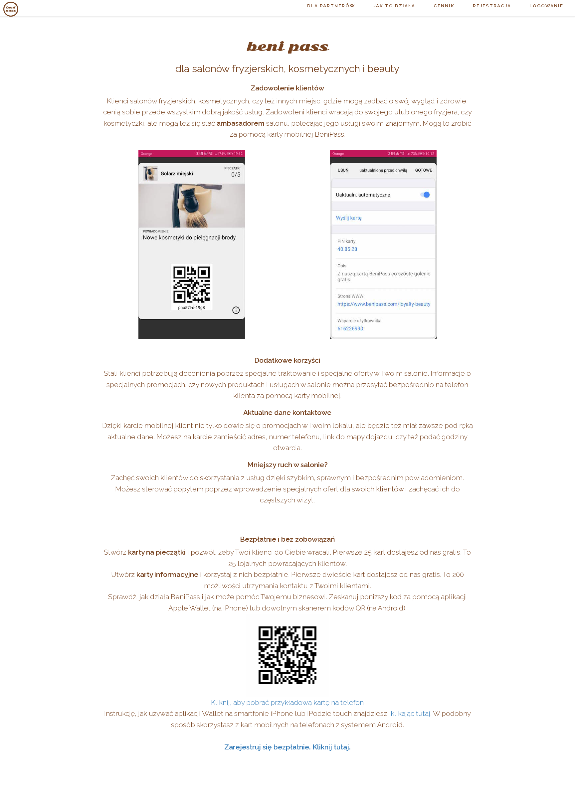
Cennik (444, 5)
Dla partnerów (331, 5)
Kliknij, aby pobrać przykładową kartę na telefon (287, 702)
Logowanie (546, 5)
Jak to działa (394, 5)
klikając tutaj (410, 713)
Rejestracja (492, 5)
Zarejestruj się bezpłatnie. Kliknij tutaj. (287, 747)
